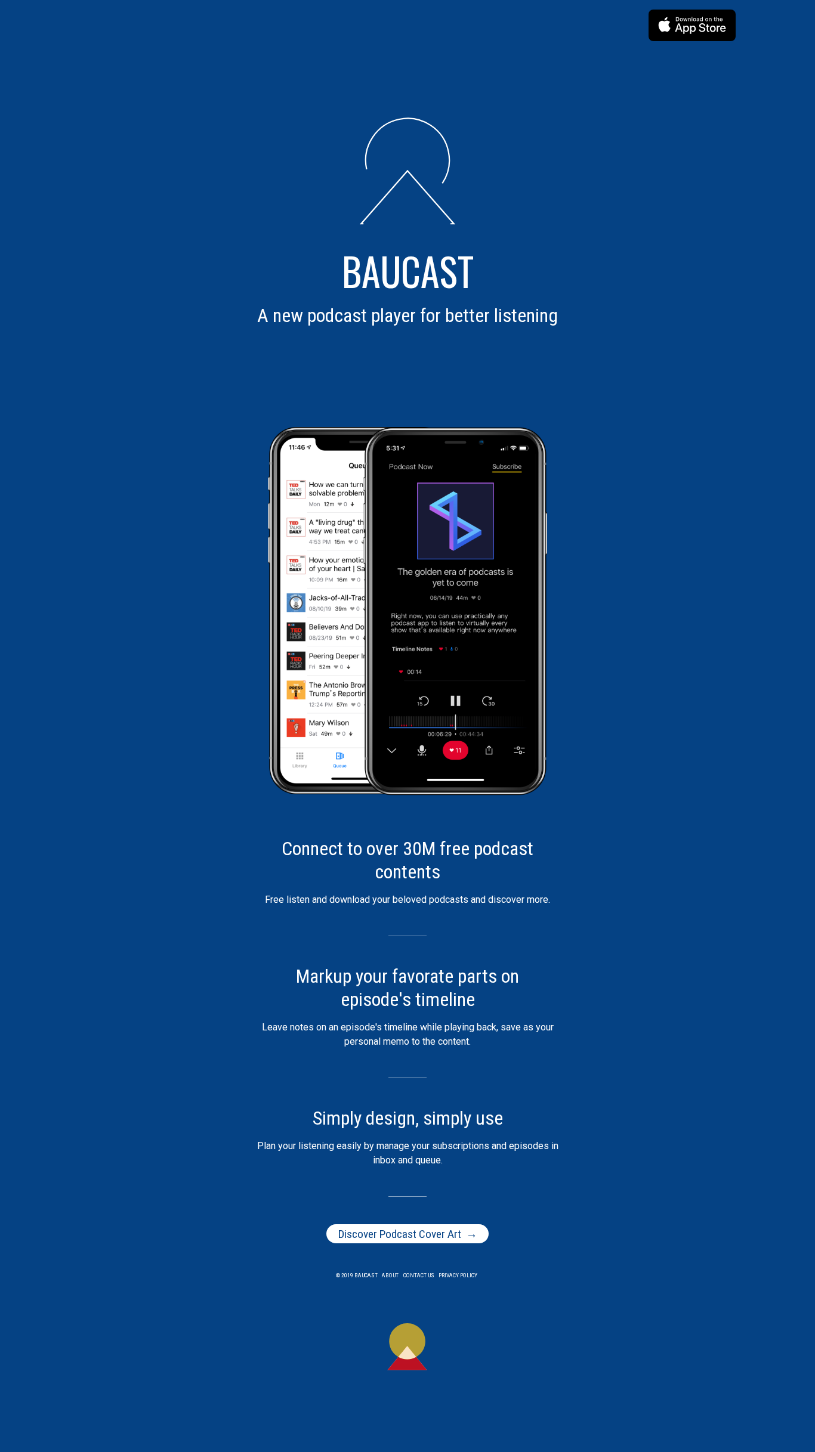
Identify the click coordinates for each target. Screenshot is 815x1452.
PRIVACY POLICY (458, 1275)
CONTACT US (418, 1275)
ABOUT (390, 1275)
